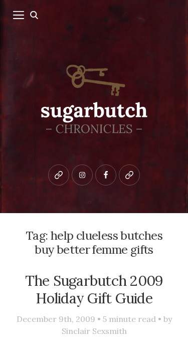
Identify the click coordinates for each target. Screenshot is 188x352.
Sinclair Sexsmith (94, 331)
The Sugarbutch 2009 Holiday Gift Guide (94, 289)
